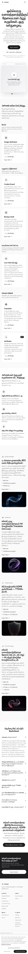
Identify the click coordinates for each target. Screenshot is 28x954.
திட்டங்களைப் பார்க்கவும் (14, 52)
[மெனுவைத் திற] (24, 2)
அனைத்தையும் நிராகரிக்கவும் (14, 947)
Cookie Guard (5, 901)
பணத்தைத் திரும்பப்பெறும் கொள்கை (18, 924)
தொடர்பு (3, 917)
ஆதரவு (16, 898)
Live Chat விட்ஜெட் (6, 903)
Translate (4, 898)
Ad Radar (4, 908)
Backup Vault (5, 906)
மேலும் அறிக (5, 489)
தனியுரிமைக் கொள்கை (6, 944)
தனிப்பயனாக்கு (7, 951)
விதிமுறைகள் (18, 920)
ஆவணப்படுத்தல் (19, 896)
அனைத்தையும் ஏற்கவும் (20, 951)
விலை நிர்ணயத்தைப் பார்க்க (14, 845)
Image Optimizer (6, 896)
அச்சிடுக (17, 915)
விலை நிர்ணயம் (5, 915)
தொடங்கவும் (14, 47)
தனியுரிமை (17, 917)
